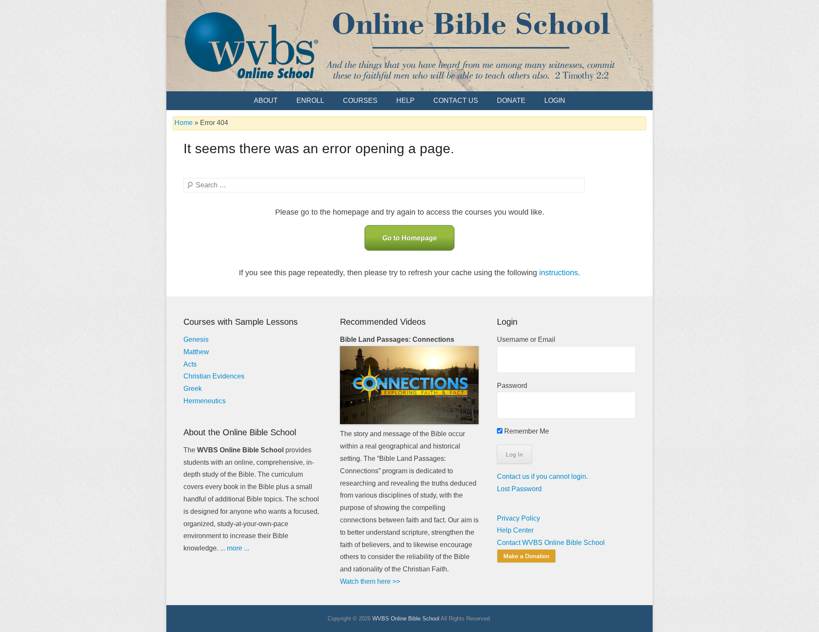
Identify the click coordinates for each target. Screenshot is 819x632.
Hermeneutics (204, 401)
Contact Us (455, 100)
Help (405, 100)
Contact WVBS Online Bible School (551, 542)
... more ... (234, 548)
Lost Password (519, 488)
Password (512, 385)
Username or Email (526, 339)
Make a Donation (526, 556)
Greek (192, 388)
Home (183, 122)
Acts (190, 364)
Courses (360, 100)
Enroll (310, 100)
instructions (558, 272)
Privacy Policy (518, 518)
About (266, 100)
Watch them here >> (370, 581)
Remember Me (525, 431)
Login (554, 100)
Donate (511, 100)
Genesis (196, 339)
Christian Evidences (213, 376)
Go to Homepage (409, 238)
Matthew (196, 351)
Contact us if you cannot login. (542, 476)
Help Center (515, 530)
